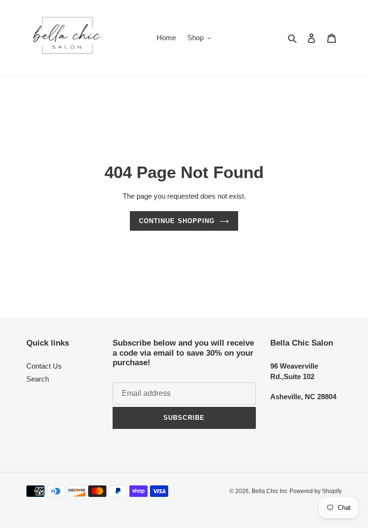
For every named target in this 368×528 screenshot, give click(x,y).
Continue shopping (177, 221)
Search (37, 379)
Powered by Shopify (315, 491)
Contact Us (44, 366)
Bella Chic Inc (270, 491)
